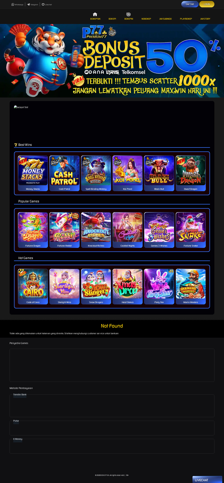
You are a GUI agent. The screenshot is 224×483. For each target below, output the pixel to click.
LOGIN (207, 4)
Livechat (48, 5)
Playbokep (186, 18)
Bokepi (112, 18)
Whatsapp (19, 5)
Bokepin (128, 18)
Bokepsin (95, 18)
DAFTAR (190, 4)
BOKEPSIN (105, 475)
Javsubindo (165, 18)
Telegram (34, 5)
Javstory (205, 18)
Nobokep (146, 18)
